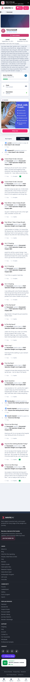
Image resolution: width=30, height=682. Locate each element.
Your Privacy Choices (12, 674)
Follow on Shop (9, 656)
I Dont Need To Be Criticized (16, 152)
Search (3, 597)
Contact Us (4, 634)
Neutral (8, 93)
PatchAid (3, 604)
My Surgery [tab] (8, 138)
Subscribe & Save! (6, 572)
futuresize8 (9, 161)
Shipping (3, 626)
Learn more (3, 3)
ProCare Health (5, 612)
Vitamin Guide (5, 564)
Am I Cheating (9, 243)
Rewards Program (6, 569)
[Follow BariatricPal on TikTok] (16, 651)
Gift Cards (4, 577)
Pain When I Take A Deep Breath (15, 203)
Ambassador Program (7, 574)
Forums (3, 587)
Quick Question (9, 381)
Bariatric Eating (5, 614)
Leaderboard (5, 589)
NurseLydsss (11, 401)
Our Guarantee (5, 637)
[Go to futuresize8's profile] (2, 159)
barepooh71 (10, 150)
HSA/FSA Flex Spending (8, 554)
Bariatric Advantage (7, 619)
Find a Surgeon (5, 594)
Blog (2, 551)
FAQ (2, 559)
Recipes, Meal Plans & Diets (9, 556)
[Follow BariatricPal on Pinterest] (12, 651)
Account (3, 632)
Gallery (3, 592)
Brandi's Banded (12, 408)
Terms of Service (8, 671)
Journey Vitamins (6, 617)
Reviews (3, 561)
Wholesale (4, 639)
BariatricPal (4, 607)
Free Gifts (4, 579)
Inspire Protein (5, 609)
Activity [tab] (22, 138)
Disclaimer (23, 671)
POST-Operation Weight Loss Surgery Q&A (15, 184)
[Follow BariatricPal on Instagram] (7, 651)
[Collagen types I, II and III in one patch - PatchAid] (15, 115)
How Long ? (8, 345)
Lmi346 (9, 143)
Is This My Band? (10, 305)
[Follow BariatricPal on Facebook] (3, 651)
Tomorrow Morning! (14, 418)
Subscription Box (6, 567)
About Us (4, 549)
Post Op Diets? (9, 363)
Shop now (15, 131)
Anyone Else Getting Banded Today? (18, 403)
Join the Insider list (8, 538)
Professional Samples (7, 642)
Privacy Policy (16, 671)
